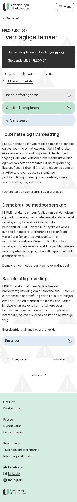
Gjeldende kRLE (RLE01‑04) (28, 60)
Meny (68, 6)
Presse (8, 419)
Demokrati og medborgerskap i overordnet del (35, 265)
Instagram (15, 480)
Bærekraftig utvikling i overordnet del (29, 329)
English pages (13, 432)
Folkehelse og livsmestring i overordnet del (33, 192)
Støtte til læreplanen (22, 108)
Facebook (15, 467)
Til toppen (36, 375)
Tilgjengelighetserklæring (21, 450)
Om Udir (9, 402)
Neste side (58, 359)
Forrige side (19, 359)
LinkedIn (14, 473)
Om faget (12, 18)
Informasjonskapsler (18, 456)
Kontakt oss (12, 408)
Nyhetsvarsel (12, 426)
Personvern (11, 443)
